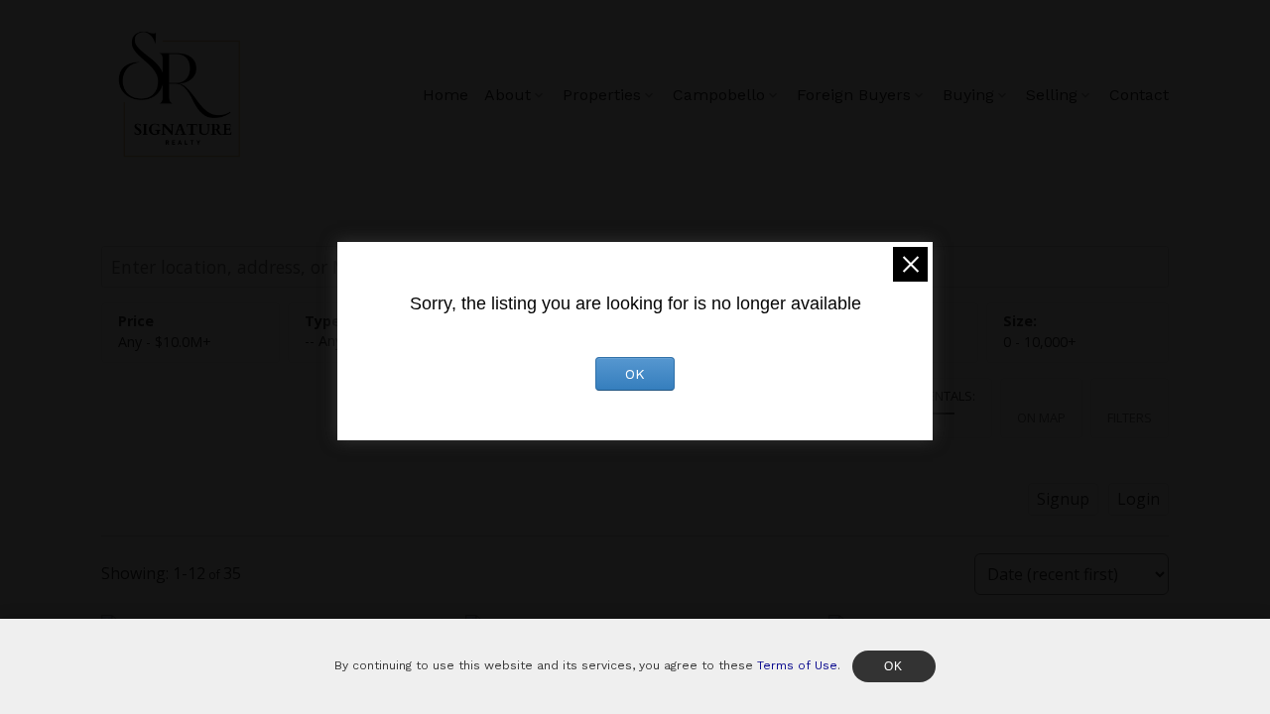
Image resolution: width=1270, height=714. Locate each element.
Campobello (719, 94)
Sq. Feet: (1040, 341)
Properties (602, 94)
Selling (1052, 94)
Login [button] (1138, 499)
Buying (968, 94)
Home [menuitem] (445, 94)
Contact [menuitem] (1139, 94)
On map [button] (1041, 417)
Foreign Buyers (854, 94)
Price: (164, 341)
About (507, 94)
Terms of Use (797, 665)
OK (635, 374)
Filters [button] (1129, 417)
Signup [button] (1063, 499)
